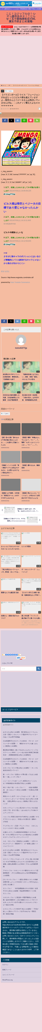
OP (2, 91)
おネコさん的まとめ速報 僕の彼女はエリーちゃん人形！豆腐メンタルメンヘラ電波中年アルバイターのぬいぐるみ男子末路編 (20, 734)
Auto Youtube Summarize (20, 282)
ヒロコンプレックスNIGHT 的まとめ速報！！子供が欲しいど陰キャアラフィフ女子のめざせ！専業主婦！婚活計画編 (20, 911)
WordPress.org (7, 980)
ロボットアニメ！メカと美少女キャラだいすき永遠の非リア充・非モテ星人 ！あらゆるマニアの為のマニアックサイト (20, 810)
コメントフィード (8, 974)
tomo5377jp (21, 348)
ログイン (5, 964)
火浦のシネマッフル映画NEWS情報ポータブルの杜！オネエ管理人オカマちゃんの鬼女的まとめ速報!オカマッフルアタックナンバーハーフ (20, 834)
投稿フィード (6, 969)
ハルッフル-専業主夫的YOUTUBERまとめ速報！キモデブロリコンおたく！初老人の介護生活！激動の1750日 (21, 819)
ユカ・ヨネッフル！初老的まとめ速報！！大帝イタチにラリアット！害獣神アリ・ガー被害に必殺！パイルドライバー (20, 843)
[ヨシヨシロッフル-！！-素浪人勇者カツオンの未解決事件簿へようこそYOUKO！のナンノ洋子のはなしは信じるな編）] (21, 882)
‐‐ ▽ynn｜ (10, 91)
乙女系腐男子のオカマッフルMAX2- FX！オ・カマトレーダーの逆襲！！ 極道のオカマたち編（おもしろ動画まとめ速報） (20, 743)
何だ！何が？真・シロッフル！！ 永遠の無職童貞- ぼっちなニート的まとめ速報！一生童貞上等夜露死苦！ (20, 790)
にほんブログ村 (7, 663)
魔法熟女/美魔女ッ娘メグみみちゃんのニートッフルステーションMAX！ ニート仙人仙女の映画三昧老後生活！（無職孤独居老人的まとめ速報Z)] (20, 752)
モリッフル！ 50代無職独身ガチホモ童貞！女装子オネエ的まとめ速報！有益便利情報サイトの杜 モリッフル (20, 891)
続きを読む (5, 271)
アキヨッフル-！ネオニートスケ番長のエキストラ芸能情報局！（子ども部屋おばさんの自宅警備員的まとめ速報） (20, 873)
